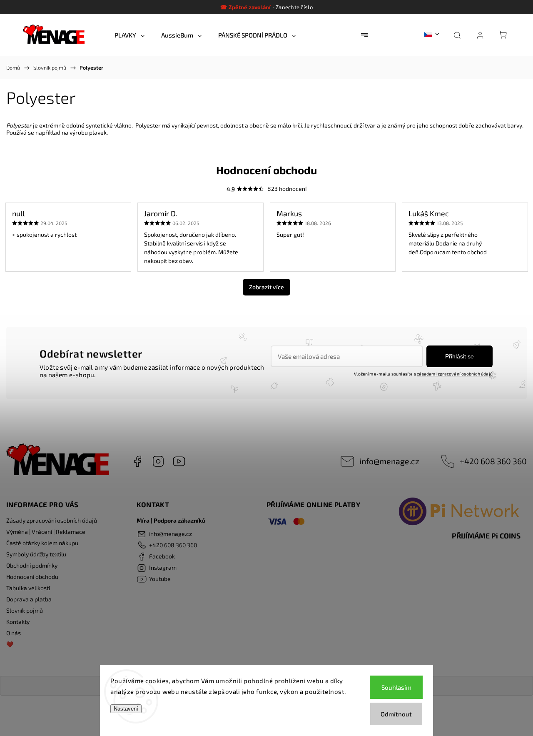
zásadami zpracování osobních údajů (455, 373)
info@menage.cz (389, 461)
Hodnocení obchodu (32, 576)
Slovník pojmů (24, 610)
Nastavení (126, 709)
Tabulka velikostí (28, 587)
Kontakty (18, 621)
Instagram (158, 461)
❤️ (9, 644)
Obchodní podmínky (31, 565)
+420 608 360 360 (493, 461)
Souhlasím (396, 687)
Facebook (137, 461)
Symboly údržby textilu (36, 554)
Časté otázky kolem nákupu (42, 542)
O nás (13, 632)
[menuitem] (129, 35)
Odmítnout (396, 714)
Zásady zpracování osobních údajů (51, 520)
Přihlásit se (459, 356)
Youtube (179, 461)
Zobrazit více (266, 286)
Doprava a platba (29, 599)
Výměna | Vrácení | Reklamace (45, 531)
